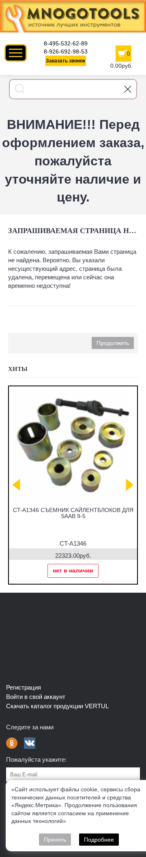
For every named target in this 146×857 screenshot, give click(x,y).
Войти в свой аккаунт (35, 696)
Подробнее (99, 839)
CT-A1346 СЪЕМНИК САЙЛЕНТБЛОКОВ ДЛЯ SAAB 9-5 (73, 513)
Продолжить (113, 343)
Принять (55, 839)
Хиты (18, 369)
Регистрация (23, 687)
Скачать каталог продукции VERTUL (57, 706)
